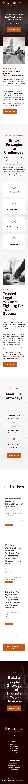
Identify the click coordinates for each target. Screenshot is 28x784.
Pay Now (14, 754)
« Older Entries (13, 637)
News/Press (11, 511)
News (6, 511)
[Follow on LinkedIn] (14, 735)
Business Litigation (14, 763)
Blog (20, 509)
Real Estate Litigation (14, 767)
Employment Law (14, 769)
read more (9, 524)
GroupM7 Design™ (20, 780)
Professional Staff (14, 748)
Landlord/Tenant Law (14, 765)
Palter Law (8, 509)
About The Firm (14, 744)
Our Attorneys (14, 746)
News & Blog (14, 750)
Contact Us (14, 29)
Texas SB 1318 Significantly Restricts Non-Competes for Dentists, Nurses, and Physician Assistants (13, 600)
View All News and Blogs (14, 647)
